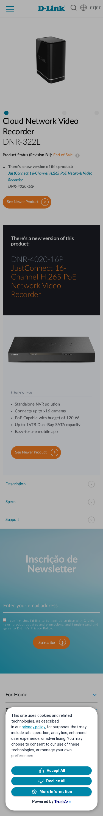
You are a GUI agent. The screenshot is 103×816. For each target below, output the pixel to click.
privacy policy (33, 727)
